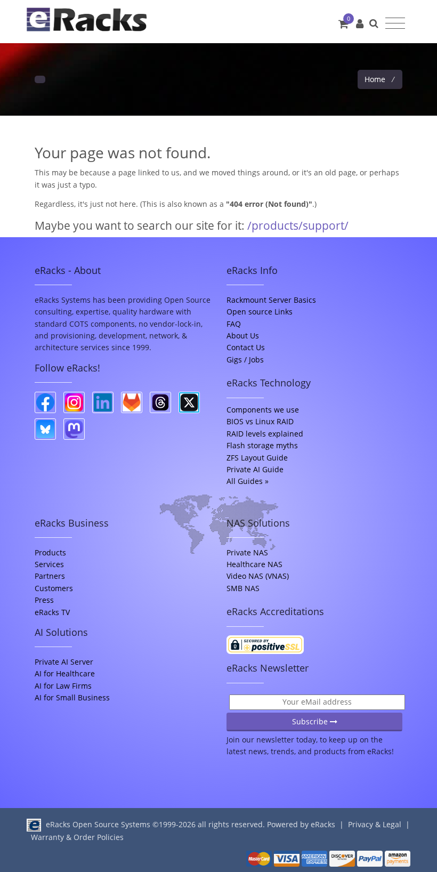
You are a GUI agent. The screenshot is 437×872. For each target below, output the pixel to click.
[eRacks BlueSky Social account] (45, 429)
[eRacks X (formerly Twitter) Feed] (189, 402)
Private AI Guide (255, 469)
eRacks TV (52, 612)
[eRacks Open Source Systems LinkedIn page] (103, 402)
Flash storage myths (262, 445)
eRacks (323, 824)
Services (49, 564)
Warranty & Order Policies (77, 837)
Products (50, 552)
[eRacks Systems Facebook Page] (45, 402)
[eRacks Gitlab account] (131, 402)
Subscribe (311, 721)
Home (376, 79)
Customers (54, 588)
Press (44, 600)
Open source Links (259, 311)
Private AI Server (64, 662)
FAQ (233, 324)
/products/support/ (298, 225)
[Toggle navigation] (395, 23)
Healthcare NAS (254, 564)
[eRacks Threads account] (160, 402)
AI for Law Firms (63, 686)
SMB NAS (243, 588)
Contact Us (245, 347)
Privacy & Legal (374, 824)
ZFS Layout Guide (257, 458)
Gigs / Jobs (245, 359)
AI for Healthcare (65, 673)
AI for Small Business (72, 697)
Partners (50, 576)
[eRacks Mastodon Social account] (74, 429)
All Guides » (247, 481)
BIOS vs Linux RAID (260, 421)
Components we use (262, 410)
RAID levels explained (264, 434)
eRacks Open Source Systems (98, 824)
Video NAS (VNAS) (257, 576)
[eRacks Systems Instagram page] (74, 402)
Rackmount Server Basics (271, 300)
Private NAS (247, 552)
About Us (242, 335)
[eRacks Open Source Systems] (87, 21)
